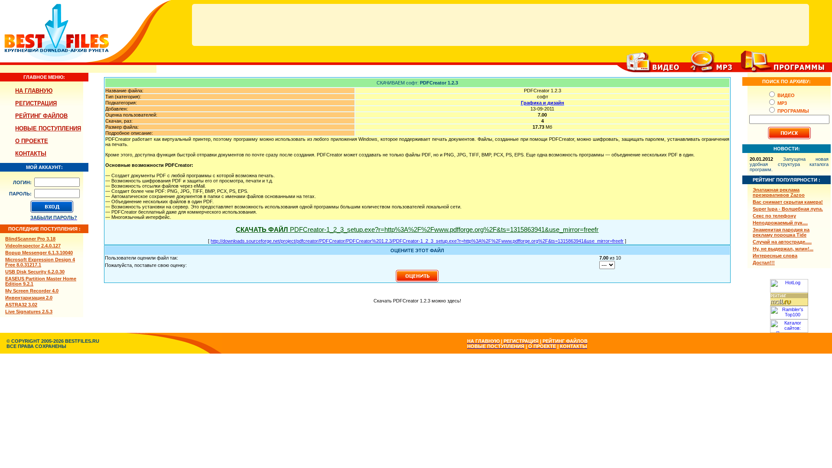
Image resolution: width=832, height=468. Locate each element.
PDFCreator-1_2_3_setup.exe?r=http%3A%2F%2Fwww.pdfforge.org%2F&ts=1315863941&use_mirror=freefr (417, 229)
